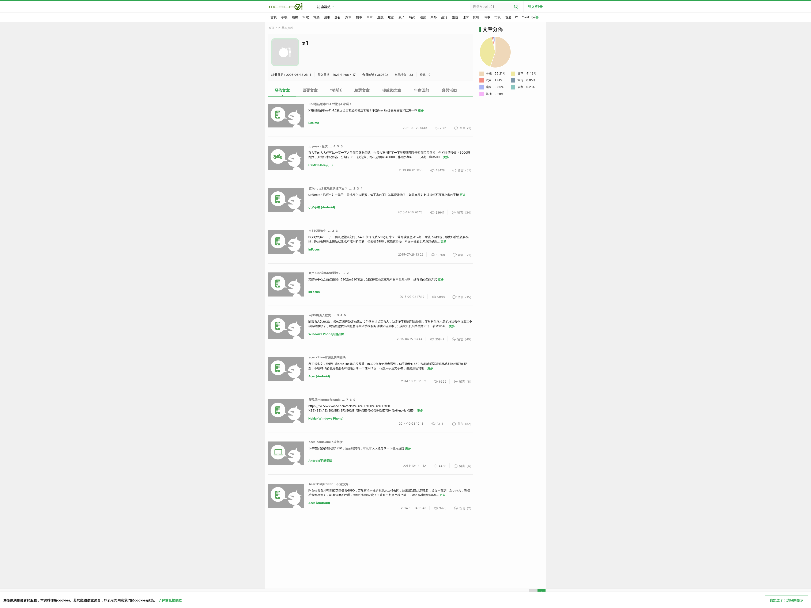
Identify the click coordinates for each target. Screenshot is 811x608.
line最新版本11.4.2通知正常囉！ (330, 104)
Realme (313, 123)
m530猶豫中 (317, 230)
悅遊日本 (511, 17)
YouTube (528, 17)
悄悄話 (336, 90)
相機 (295, 17)
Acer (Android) (319, 376)
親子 (402, 17)
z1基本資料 (285, 28)
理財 (466, 17)
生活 (444, 17)
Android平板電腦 (320, 460)
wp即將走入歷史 (320, 315)
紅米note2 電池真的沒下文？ (328, 188)
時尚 (412, 17)
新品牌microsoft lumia (324, 399)
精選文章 (362, 90)
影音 (338, 17)
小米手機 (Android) (321, 207)
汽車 (348, 17)
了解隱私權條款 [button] (170, 600)
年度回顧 (421, 90)
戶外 (433, 17)
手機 (284, 17)
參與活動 (449, 90)
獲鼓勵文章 (391, 90)
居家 (391, 17)
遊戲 (380, 17)
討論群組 (324, 7)
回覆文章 (310, 90)
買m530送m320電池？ (325, 273)
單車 (369, 17)
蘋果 (327, 17)
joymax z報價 (318, 146)
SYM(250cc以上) (320, 165)
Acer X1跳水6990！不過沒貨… (330, 484)
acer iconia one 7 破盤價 (326, 442)
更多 (421, 110)
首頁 (274, 17)
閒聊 (476, 17)
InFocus (314, 249)
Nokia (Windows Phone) (326, 418)
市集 (497, 17)
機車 (359, 17)
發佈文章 (282, 90)
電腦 (316, 17)
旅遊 (455, 17)
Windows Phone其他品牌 (326, 334)
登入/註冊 (535, 6)
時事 (487, 17)
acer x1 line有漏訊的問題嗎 (327, 357)
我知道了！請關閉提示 (786, 600)
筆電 (305, 17)
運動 (423, 17)
